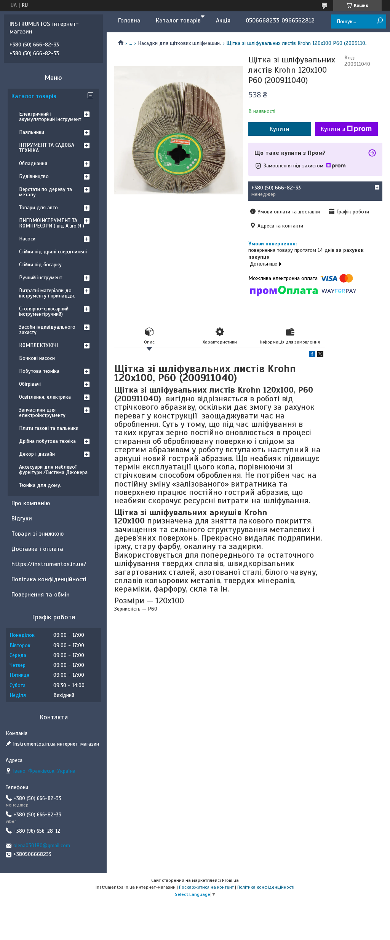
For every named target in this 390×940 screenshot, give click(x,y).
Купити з (333, 129)
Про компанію (30, 503)
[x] (320, 355)
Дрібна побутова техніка (47, 441)
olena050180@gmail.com (41, 845)
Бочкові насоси (37, 358)
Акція (223, 20)
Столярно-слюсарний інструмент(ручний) (44, 311)
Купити (279, 129)
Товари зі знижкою (37, 534)
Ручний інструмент (40, 277)
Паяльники (31, 132)
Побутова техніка (39, 371)
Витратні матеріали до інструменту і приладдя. (47, 293)
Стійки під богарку (40, 264)
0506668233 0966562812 (280, 20)
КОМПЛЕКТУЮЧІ (38, 345)
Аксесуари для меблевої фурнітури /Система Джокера (53, 470)
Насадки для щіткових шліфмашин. (179, 43)
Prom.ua (230, 880)
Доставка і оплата (37, 549)
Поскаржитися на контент (206, 887)
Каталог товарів (178, 20)
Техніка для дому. (40, 485)
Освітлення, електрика (45, 397)
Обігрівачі (30, 384)
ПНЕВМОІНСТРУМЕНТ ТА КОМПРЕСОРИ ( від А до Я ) (51, 223)
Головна (129, 20)
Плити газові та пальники (48, 428)
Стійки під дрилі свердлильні (53, 251)
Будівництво (34, 176)
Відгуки (21, 518)
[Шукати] (379, 21)
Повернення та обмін (40, 594)
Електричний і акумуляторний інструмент (50, 116)
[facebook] (312, 355)
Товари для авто (38, 207)
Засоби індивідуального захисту (47, 330)
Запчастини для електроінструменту (42, 412)
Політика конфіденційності (48, 579)
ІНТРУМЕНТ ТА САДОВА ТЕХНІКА (46, 148)
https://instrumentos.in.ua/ (48, 564)
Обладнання (33, 163)
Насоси (27, 238)
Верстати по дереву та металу (45, 192)
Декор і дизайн (37, 454)
